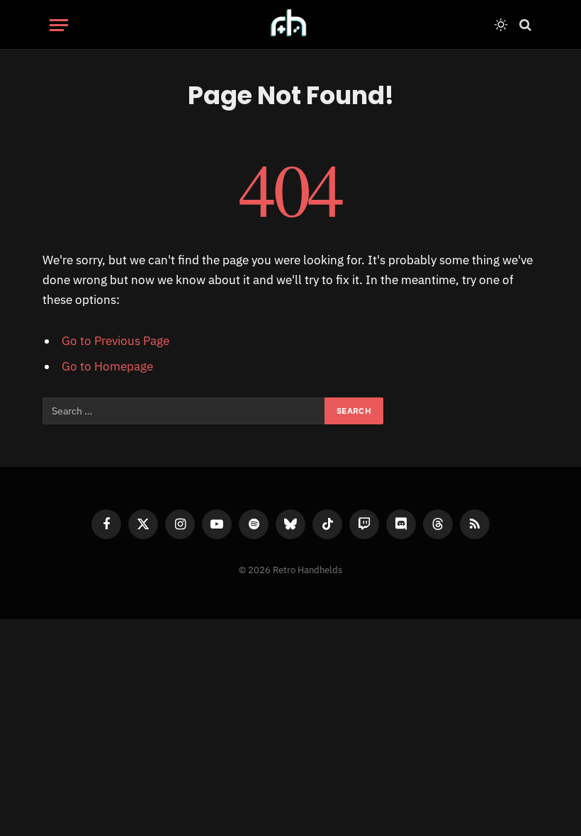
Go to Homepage (107, 366)
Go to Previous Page (115, 341)
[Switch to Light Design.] (501, 24)
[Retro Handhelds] (290, 25)
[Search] (524, 25)
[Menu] (59, 25)
